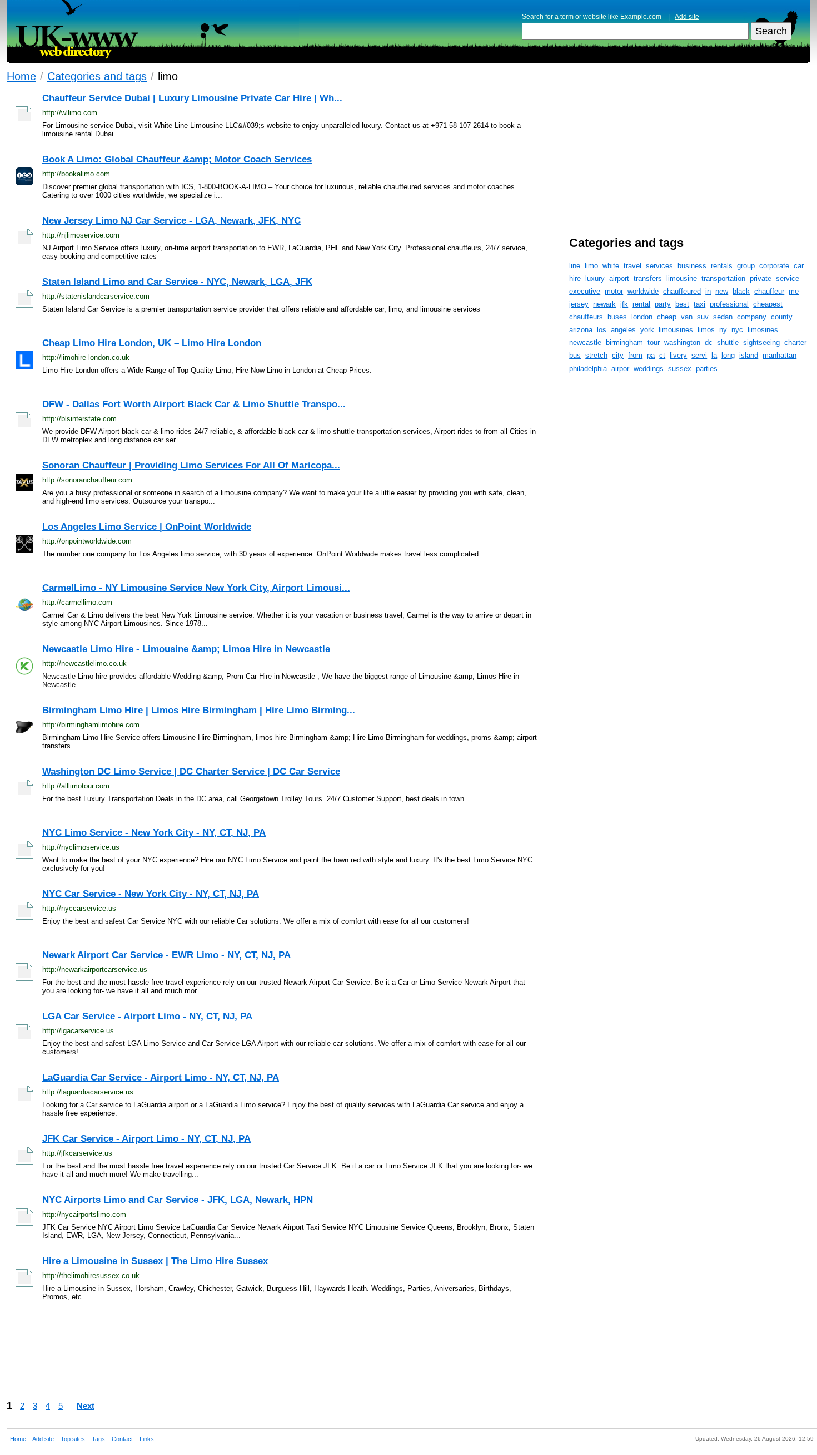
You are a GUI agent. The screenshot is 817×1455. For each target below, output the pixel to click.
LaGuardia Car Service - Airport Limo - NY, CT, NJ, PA (160, 1077)
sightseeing (761, 342)
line (574, 266)
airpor (620, 368)
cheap (666, 317)
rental (641, 304)
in (708, 291)
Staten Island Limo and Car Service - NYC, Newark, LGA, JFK (177, 282)
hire (575, 278)
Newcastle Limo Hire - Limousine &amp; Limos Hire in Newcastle (186, 649)
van (687, 317)
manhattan (779, 355)
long (728, 355)
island (748, 355)
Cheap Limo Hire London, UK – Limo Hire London (151, 343)
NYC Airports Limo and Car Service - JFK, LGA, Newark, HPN (177, 1200)
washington (682, 342)
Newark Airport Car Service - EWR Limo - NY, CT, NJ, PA (166, 955)
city (618, 355)
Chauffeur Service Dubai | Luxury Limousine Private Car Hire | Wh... (192, 98)
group (746, 266)
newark (604, 304)
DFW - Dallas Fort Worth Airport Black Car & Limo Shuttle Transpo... (194, 404)
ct (662, 355)
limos (706, 329)
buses (617, 317)
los (601, 329)
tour (653, 342)
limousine (681, 278)
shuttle (728, 342)
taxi (699, 304)
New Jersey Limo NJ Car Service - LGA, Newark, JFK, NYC (171, 220)
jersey (579, 304)
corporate (774, 266)
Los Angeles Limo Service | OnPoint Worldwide (146, 526)
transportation (723, 278)
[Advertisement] (334, 1350)
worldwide (643, 291)
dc (709, 342)
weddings (649, 368)
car (799, 266)
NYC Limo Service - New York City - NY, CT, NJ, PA (154, 832)
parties (707, 368)
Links (147, 1439)
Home (21, 76)
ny (723, 329)
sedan (723, 317)
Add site (687, 16)
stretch (596, 355)
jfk (624, 304)
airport (619, 278)
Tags (98, 1439)
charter (795, 342)
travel (632, 266)
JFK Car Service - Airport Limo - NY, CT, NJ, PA (146, 1138)
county (782, 317)
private (760, 278)
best (682, 304)
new (721, 291)
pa (651, 355)
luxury (595, 278)
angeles (623, 329)
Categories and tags (97, 76)
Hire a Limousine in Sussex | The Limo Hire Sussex (155, 1261)
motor (614, 291)
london (641, 317)
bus (575, 355)
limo (591, 266)
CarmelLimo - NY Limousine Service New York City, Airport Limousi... (196, 588)
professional (729, 304)
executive (584, 291)
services (659, 266)
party (663, 304)
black (741, 291)
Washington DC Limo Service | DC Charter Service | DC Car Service (191, 771)
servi (699, 355)
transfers (648, 278)
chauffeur (769, 291)
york (647, 329)
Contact (122, 1439)
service (787, 278)
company (751, 317)
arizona (580, 329)
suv (703, 317)
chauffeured (682, 291)
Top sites (73, 1439)
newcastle (585, 342)
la (714, 355)
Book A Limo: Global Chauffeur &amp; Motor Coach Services (177, 159)
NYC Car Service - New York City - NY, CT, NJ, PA (150, 894)
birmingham (624, 342)
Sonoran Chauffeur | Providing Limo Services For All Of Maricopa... (191, 465)
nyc (737, 329)
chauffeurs (586, 317)
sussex (679, 368)
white (610, 266)
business (691, 266)
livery (678, 355)
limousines (676, 329)
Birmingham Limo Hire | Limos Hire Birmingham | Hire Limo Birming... (198, 710)
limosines (763, 329)
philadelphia (588, 368)
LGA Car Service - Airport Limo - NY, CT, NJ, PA (147, 1016)
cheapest (768, 304)
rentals (722, 266)
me (794, 291)
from (635, 355)
